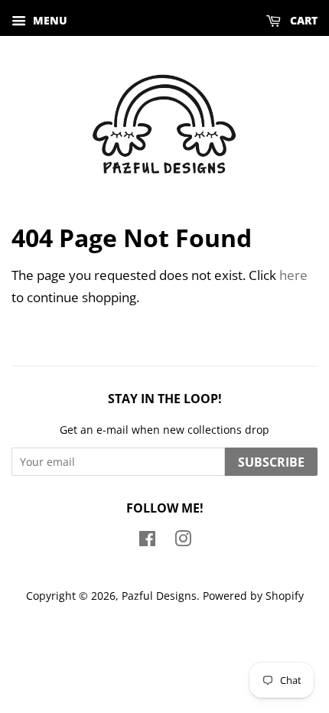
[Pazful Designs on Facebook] (147, 541)
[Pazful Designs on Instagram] (182, 541)
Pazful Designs (159, 595)
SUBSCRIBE (271, 462)
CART (302, 20)
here (293, 275)
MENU (48, 20)
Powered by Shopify (253, 595)
